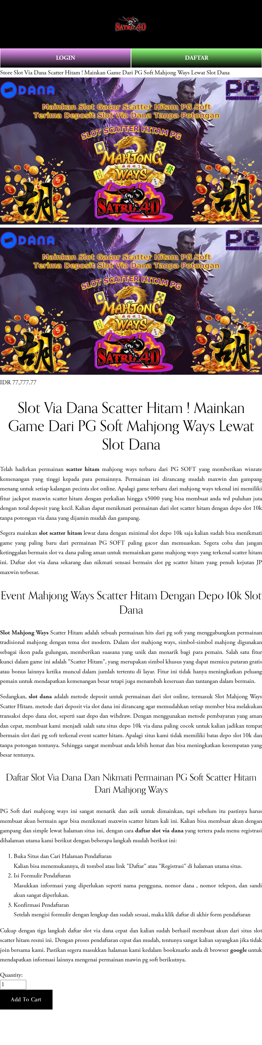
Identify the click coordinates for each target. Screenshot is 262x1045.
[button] (26, 1000)
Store (6, 72)
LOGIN (65, 57)
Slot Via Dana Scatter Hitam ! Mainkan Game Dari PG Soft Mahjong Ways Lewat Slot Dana (122, 72)
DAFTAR (196, 57)
